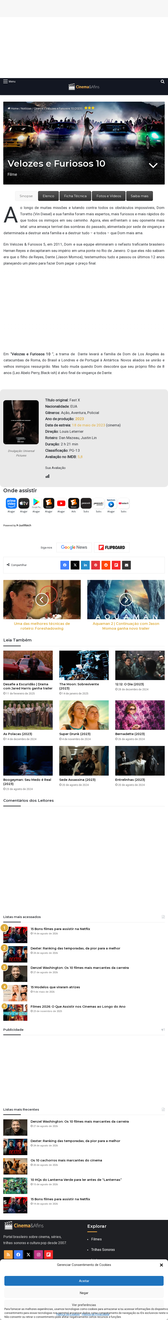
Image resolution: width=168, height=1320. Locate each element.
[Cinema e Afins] (84, 86)
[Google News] (74, 547)
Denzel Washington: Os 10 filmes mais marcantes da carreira (80, 968)
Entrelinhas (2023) (130, 780)
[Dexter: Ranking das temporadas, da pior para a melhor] (15, 954)
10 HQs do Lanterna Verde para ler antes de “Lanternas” (76, 1180)
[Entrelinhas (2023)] (140, 760)
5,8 (80, 457)
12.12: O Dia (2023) (129, 684)
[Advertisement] (84, 47)
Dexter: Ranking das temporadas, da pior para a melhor (75, 948)
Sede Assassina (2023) (77, 780)
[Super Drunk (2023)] (84, 715)
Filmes (96, 1239)
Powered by (9, 525)
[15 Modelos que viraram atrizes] (15, 993)
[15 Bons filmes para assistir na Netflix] (15, 935)
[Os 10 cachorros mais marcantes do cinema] (15, 1166)
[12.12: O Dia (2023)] (140, 665)
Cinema (38, 108)
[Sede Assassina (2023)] (84, 760)
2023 (79, 419)
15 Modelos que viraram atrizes (55, 987)
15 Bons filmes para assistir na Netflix (60, 929)
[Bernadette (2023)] (140, 715)
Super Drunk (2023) (75, 734)
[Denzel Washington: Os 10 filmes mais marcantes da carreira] (15, 974)
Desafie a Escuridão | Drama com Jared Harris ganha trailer (27, 686)
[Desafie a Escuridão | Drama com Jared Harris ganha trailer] (28, 665)
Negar (84, 1293)
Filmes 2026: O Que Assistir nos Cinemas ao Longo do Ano (78, 1007)
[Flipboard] (112, 547)
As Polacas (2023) (17, 734)
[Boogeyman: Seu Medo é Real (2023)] (28, 760)
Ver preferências (84, 1305)
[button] (161, 1265)
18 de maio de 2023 (88, 425)
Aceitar (84, 1281)
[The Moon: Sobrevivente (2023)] (84, 665)
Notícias (26, 108)
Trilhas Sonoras (103, 1250)
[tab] (26, 196)
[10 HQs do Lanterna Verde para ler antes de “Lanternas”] (15, 1186)
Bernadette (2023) (130, 734)
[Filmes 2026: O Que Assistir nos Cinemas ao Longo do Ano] (15, 1012)
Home (14, 108)
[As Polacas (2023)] (28, 715)
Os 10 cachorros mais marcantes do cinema (66, 1160)
